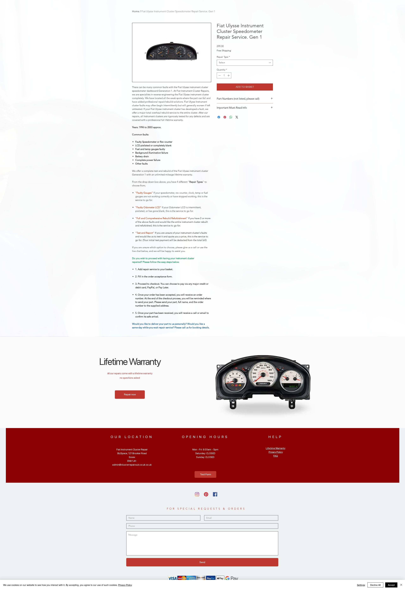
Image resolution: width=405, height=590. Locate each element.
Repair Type (223, 56)
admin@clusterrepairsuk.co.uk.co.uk (132, 464)
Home (135, 11)
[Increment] (229, 75)
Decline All (375, 585)
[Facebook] (215, 494)
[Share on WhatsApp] (231, 117)
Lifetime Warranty (275, 448)
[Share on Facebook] (219, 117)
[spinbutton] (224, 75)
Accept (391, 585)
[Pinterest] (206, 494)
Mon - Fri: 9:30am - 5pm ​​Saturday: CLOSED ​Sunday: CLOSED (205, 453)
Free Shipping (224, 50)
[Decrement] (219, 75)
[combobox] (245, 63)
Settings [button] (361, 585)
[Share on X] (237, 117)
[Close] (401, 584)
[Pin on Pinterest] (225, 117)
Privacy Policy (276, 452)
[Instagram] (197, 494)
